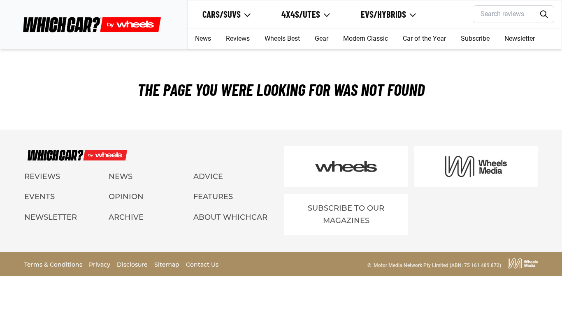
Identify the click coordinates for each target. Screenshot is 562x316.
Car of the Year (424, 38)
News (203, 38)
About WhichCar (230, 217)
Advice (208, 176)
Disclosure (133, 264)
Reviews (238, 38)
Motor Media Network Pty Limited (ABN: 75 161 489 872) (437, 265)
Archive (126, 217)
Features (213, 196)
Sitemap (167, 264)
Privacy (100, 264)
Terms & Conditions (54, 264)
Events (39, 196)
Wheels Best (282, 38)
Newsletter (519, 38)
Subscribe (475, 38)
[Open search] (543, 14)
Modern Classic (365, 38)
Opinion (126, 196)
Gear (321, 38)
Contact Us (202, 264)
